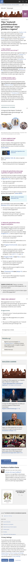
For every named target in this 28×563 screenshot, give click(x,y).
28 (22, 254)
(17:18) (11, 408)
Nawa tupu (5, 560)
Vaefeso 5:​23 (22, 32)
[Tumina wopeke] (23, 4)
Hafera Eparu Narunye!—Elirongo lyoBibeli (10, 4)
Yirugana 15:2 (21, 59)
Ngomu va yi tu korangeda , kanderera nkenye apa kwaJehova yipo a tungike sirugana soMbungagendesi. (14, 344)
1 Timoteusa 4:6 (15, 93)
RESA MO (3, 8)
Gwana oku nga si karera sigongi (8, 527)
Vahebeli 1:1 (22, 54)
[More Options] (26, 4)
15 (17, 254)
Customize (18, 560)
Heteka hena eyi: (8, 349)
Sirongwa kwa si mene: (8, 330)
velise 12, (14, 254)
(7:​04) (9, 430)
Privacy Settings (16, 556)
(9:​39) (12, 452)
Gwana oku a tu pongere (7, 524)
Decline (11, 560)
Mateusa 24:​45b (9, 85)
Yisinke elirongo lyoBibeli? (13, 472)
